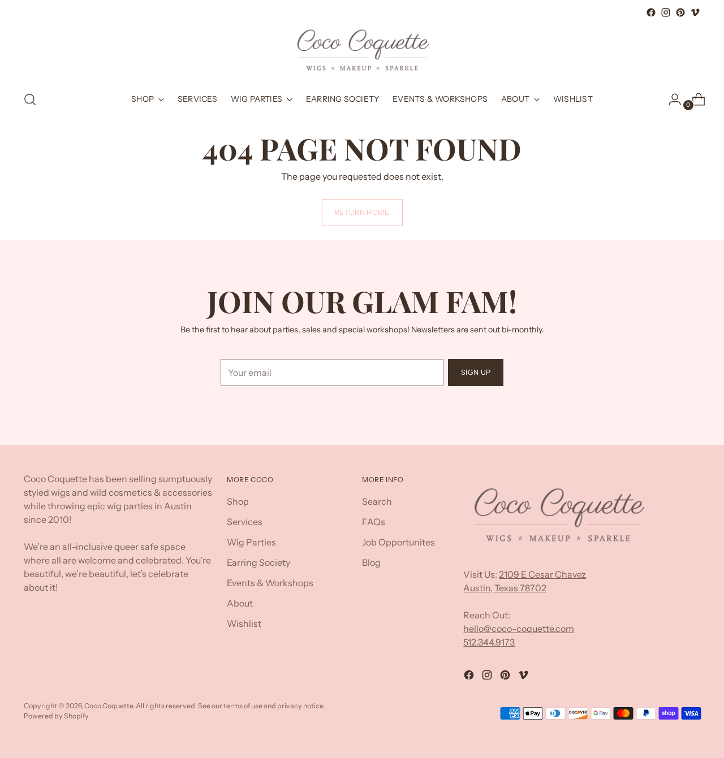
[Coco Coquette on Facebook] (651, 12)
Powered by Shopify (56, 716)
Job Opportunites (398, 542)
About (240, 603)
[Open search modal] (30, 99)
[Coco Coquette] (362, 50)
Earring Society (258, 562)
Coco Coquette (108, 705)
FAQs (373, 521)
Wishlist (244, 623)
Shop (238, 501)
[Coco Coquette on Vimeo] (695, 12)
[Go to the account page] (670, 99)
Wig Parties (251, 542)
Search (377, 501)
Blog (371, 562)
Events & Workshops (270, 582)
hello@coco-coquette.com (518, 628)
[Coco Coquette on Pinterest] (680, 12)
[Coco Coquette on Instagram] (666, 12)
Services (244, 521)
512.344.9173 (489, 642)
